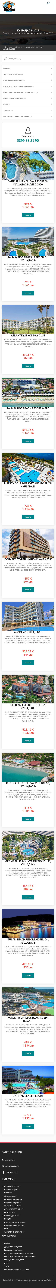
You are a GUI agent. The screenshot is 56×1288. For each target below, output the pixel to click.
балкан (7, 68)
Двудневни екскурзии (13, 74)
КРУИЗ (7, 1229)
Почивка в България (12, 1186)
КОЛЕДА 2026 (9, 1212)
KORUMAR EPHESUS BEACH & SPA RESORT (28, 1019)
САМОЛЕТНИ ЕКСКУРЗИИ (14, 1232)
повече (28, 215)
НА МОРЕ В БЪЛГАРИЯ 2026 (15, 1222)
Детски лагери (10, 1196)
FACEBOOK (12, 1172)
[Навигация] (51, 3)
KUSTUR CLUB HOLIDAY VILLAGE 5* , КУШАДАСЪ (28, 785)
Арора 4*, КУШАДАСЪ (28, 632)
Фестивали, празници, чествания (17, 116)
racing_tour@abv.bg (12, 1166)
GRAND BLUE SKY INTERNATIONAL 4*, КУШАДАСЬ (28, 863)
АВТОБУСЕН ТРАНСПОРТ (13, 1209)
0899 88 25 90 (28, 141)
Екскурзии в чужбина (12, 1203)
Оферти (17, 47)
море (7, 104)
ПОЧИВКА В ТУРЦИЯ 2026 (32, 47)
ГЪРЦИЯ (7, 1219)
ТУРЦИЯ (8, 110)
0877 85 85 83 (10, 1160)
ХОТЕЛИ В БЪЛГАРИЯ (12, 1206)
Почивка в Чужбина (12, 1190)
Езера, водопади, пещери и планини (18, 86)
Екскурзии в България (13, 1199)
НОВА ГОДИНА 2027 (12, 1216)
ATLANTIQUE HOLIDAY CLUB (28, 335)
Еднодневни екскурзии (14, 80)
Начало (9, 47)
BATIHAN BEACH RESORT (28, 1095)
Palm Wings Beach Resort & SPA (28, 408)
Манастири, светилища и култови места (20, 92)
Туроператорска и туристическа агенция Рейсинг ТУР (8, 6)
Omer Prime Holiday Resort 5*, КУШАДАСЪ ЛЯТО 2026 (28, 183)
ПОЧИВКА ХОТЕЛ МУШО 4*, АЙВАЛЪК (28, 559)
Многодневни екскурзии (14, 98)
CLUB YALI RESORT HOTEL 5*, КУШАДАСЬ (28, 706)
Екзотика (8, 1193)
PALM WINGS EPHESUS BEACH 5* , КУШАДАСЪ (28, 259)
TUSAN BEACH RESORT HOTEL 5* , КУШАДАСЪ (28, 941)
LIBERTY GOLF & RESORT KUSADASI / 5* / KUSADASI (28, 485)
